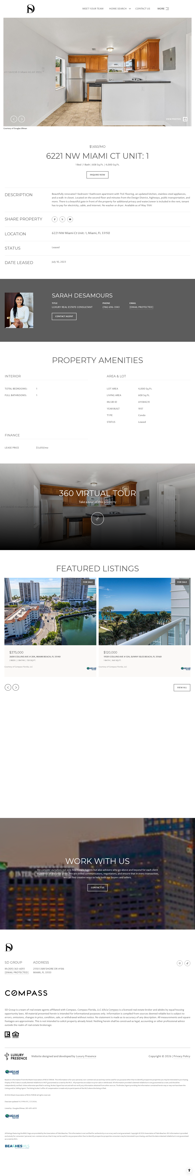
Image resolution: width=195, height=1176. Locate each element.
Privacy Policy (181, 1056)
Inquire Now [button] (97, 174)
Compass (113, 1009)
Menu (163, 8)
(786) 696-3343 (110, 307)
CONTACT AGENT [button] (64, 316)
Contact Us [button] (97, 887)
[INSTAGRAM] (180, 963)
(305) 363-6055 (16, 968)
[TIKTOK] (187, 963)
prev (14, 119)
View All (182, 687)
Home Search (118, 8)
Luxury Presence (86, 1056)
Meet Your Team (92, 8)
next (21, 119)
